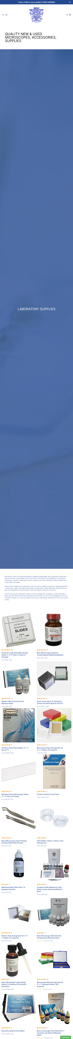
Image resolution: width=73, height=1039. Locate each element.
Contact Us (66, 1037)
